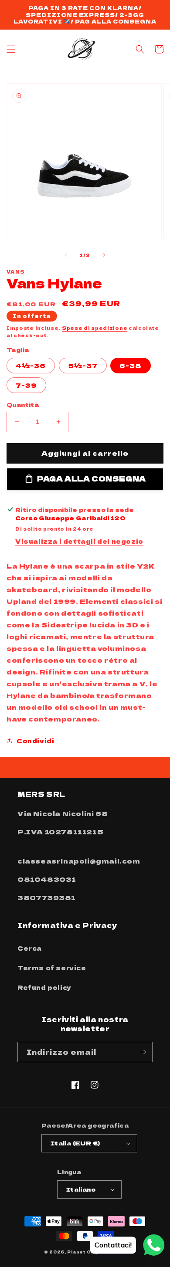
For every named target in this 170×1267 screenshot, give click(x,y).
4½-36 (31, 365)
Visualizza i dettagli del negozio (79, 541)
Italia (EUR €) (75, 1143)
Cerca (29, 948)
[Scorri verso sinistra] (65, 255)
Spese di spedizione (94, 328)
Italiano (80, 1189)
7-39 (26, 385)
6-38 (130, 365)
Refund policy (44, 987)
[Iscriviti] (142, 1052)
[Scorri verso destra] (104, 255)
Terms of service (51, 967)
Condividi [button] (35, 740)
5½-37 (83, 365)
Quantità (23, 404)
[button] (10, 49)
